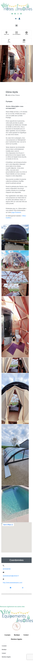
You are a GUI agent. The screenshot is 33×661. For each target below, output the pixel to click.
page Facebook (16, 212)
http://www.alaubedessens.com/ (12, 582)
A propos (7, 635)
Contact (26, 635)
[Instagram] (18, 13)
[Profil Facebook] (10, 588)
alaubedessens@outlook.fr (11, 576)
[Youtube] (12, 13)
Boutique (17, 635)
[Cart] (16, 19)
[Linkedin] (21, 13)
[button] (16, 25)
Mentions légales (16, 639)
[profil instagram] (22, 588)
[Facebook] (15, 13)
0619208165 (7, 569)
